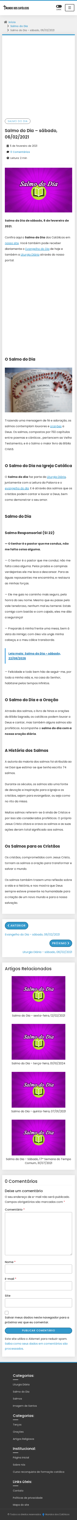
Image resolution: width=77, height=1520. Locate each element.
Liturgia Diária (30, 255)
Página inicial (21, 1457)
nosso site (12, 243)
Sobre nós (19, 1464)
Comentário (15, 1210)
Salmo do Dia (19, 26)
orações (56, 426)
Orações (18, 1432)
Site (7, 1296)
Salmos (17, 1398)
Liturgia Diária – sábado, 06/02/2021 (47, 952)
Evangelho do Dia (37, 249)
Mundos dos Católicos (57, 1514)
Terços (17, 1424)
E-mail (10, 1279)
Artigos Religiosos (23, 1439)
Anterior (18, 925)
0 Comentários (20, 152)
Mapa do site (21, 1505)
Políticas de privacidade (28, 1498)
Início (12, 22)
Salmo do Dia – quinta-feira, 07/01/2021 (38, 1111)
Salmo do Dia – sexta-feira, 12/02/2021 (38, 1016)
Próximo (59, 943)
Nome (10, 1262)
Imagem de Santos (25, 1406)
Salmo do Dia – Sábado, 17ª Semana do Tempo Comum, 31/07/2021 (38, 1161)
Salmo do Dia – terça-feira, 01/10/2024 (38, 1063)
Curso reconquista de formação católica (38, 1472)
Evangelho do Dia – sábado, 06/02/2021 (32, 934)
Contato (18, 1490)
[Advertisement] (38, 75)
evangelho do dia (17, 488)
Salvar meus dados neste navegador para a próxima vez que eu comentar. (37, 1319)
